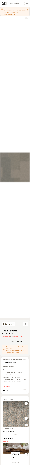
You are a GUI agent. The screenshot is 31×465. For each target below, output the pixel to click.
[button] (15, 434)
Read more (6, 386)
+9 (26, 425)
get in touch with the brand (11, 14)
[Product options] (26, 403)
